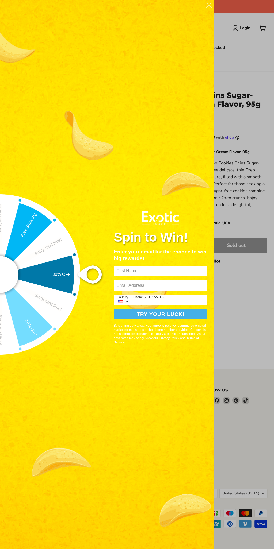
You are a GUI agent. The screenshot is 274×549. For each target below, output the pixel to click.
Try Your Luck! (160, 314)
